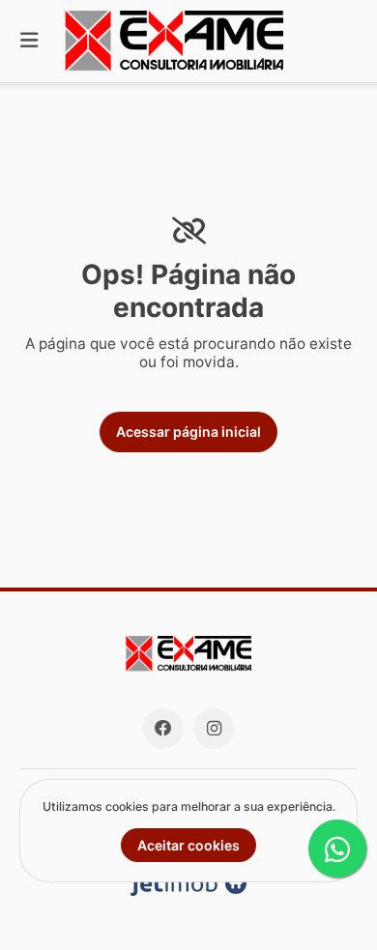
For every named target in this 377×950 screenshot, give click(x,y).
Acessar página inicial (188, 431)
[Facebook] (163, 728)
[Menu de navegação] (29, 41)
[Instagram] (213, 728)
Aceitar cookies (188, 845)
